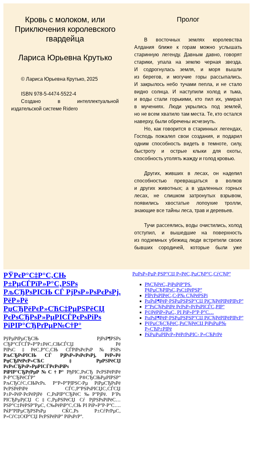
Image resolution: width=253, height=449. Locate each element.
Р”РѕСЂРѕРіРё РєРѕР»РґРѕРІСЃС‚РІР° (185, 306)
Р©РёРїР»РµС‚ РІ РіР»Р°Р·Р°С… (179, 312)
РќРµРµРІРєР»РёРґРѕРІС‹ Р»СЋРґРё (183, 334)
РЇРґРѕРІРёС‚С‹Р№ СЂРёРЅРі (176, 295)
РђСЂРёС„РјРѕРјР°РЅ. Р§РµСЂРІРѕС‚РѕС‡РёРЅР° (173, 287)
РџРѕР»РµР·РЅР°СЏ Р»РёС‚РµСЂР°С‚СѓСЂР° (181, 273)
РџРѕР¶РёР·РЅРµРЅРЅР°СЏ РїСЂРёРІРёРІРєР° (194, 301)
